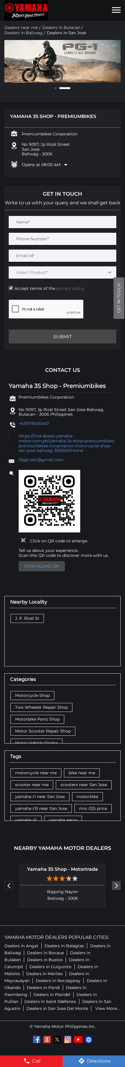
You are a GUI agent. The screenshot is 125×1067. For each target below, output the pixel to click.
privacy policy (70, 288)
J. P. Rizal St (27, 618)
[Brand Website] (88, 1039)
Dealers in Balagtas (64, 945)
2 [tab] (69, 88)
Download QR (41, 566)
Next (116, 885)
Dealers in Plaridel (51, 994)
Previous (8, 885)
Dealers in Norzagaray (58, 980)
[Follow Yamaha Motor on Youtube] (78, 1039)
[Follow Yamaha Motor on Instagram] (67, 1039)
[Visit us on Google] (46, 1039)
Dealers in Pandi (43, 987)
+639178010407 (34, 423)
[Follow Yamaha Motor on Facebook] (36, 1039)
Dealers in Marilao (44, 973)
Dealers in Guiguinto (50, 966)
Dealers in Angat (21, 945)
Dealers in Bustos (45, 959)
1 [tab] (60, 88)
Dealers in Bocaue (45, 952)
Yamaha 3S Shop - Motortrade (62, 869)
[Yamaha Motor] (26, 10)
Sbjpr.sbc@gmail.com (41, 459)
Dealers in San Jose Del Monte (57, 1008)
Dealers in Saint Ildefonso (50, 1001)
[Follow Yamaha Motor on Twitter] (57, 1039)
